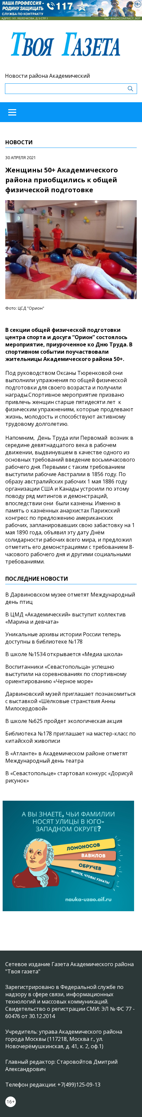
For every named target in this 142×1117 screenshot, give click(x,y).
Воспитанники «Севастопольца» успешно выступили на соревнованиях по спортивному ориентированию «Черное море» (65, 674)
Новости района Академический (47, 75)
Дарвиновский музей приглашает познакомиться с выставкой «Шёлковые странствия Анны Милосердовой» (70, 701)
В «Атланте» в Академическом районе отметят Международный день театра (66, 757)
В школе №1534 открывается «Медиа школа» (64, 654)
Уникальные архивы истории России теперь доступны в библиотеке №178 (63, 638)
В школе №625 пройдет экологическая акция (63, 721)
